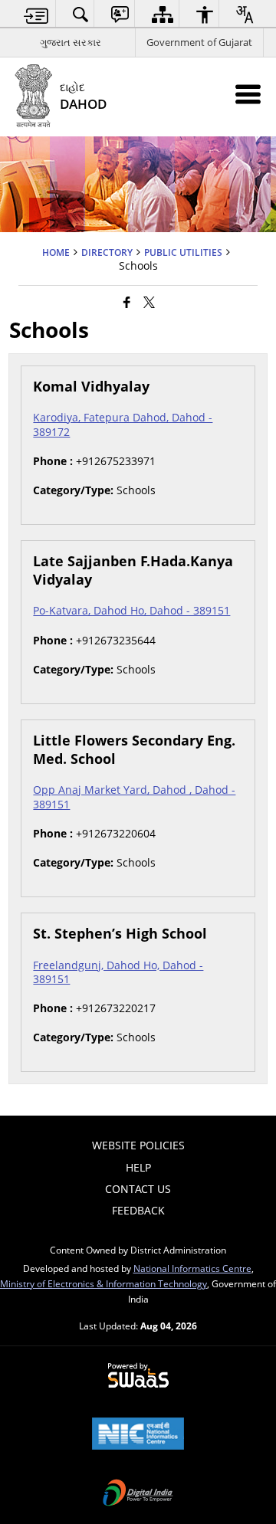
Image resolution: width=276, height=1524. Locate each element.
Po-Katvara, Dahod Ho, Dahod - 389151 (131, 610)
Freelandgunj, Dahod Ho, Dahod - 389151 (118, 972)
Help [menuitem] (138, 1167)
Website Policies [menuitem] (138, 1145)
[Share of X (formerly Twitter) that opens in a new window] (149, 301)
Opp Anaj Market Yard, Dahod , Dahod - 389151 (134, 796)
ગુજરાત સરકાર (70, 42)
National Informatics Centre (192, 1268)
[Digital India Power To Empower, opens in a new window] (138, 1494)
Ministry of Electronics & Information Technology (103, 1283)
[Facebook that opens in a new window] (126, 301)
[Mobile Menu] (248, 93)
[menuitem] (36, 14)
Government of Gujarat (199, 42)
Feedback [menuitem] (138, 1210)
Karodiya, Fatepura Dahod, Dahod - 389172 (122, 424)
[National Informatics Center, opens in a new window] (138, 1435)
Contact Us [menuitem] (138, 1189)
